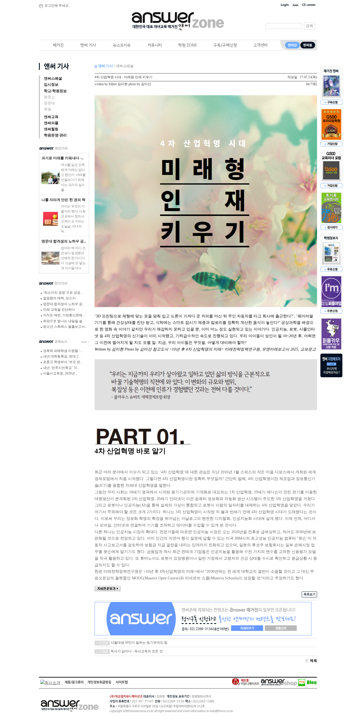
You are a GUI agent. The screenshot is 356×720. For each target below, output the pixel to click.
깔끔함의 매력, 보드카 (59, 298)
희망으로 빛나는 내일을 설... (64, 321)
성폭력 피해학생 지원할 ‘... (63, 351)
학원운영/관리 (55, 135)
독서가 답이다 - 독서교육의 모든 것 (136, 651)
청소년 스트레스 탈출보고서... (65, 327)
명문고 (49, 97)
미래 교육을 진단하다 (59, 310)
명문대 (49, 103)
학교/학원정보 (55, 91)
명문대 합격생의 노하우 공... (63, 241)
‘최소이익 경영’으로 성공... (63, 293)
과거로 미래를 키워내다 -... (62, 158)
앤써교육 (51, 117)
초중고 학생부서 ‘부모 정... (63, 362)
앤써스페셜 (53, 78)
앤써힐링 (51, 129)
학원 (47, 109)
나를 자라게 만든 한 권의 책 (63, 200)
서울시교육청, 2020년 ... (60, 373)
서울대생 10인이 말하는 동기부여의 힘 (138, 643)
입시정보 (51, 84)
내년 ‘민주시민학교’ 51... (61, 368)
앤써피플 (51, 123)
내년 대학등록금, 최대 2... (62, 356)
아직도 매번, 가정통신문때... (64, 315)
